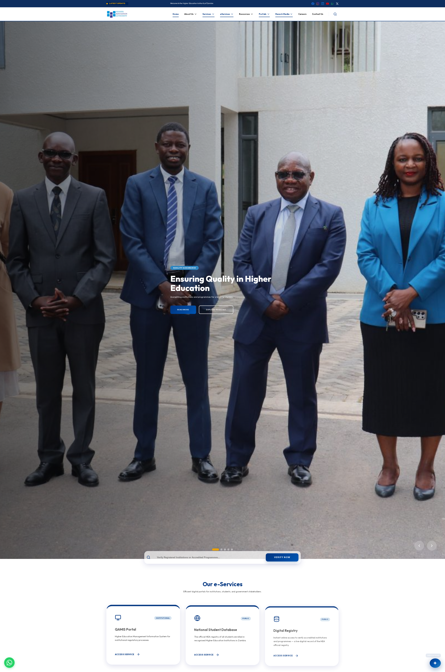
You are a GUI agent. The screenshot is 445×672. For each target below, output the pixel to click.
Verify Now (282, 557)
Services (207, 14)
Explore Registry (226, 310)
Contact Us (317, 14)
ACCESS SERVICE (124, 654)
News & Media (282, 14)
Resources (244, 14)
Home (176, 14)
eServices (225, 14)
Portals (262, 14)
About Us (188, 14)
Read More (193, 310)
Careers (302, 14)
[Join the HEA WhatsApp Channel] (9, 662)
